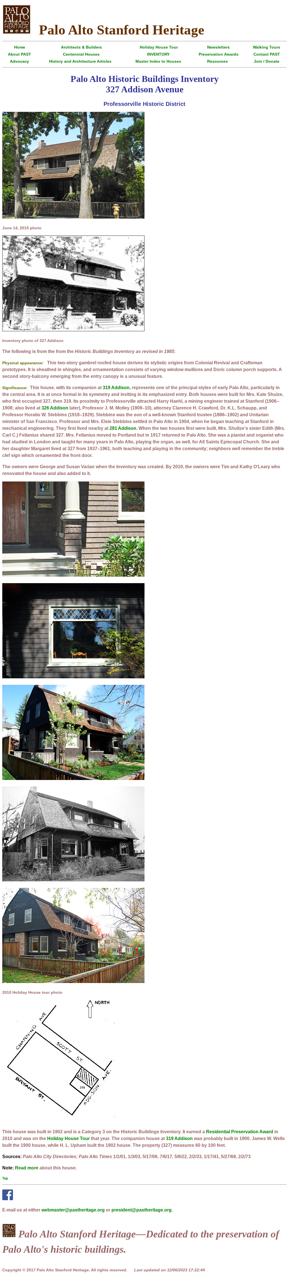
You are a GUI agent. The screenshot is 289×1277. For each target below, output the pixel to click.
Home (19, 47)
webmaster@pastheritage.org (73, 1210)
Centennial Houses (81, 54)
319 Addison (179, 1138)
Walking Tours (266, 47)
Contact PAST (266, 54)
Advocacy (19, 61)
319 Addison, (117, 387)
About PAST (19, 54)
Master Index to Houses (158, 61)
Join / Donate (266, 61)
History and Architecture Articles (80, 61)
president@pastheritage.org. (142, 1210)
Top (5, 1178)
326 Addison (54, 408)
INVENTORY (158, 54)
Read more (26, 1167)
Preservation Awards (218, 54)
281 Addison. (123, 428)
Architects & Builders (81, 47)
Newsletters (218, 47)
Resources (217, 61)
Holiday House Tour (159, 47)
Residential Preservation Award (239, 1131)
